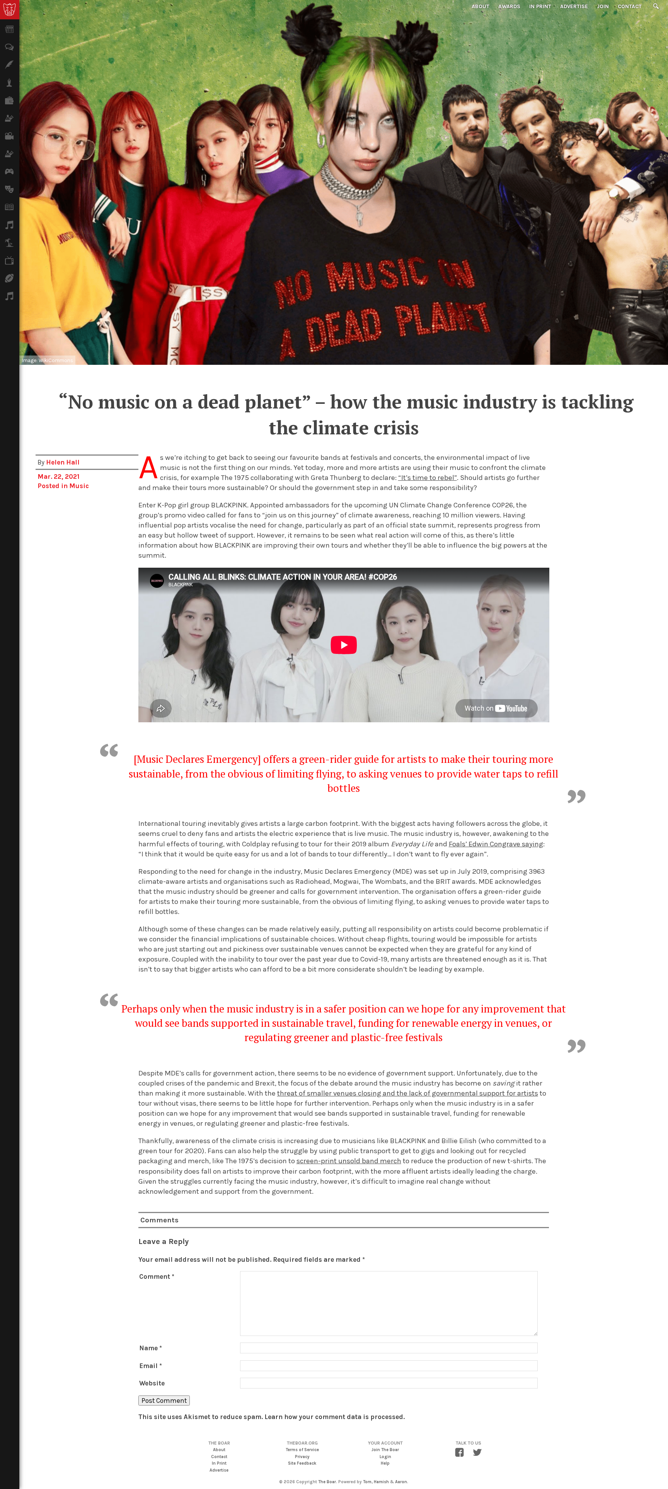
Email (150, 1366)
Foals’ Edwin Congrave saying (496, 844)
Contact (630, 6)
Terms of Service (302, 1449)
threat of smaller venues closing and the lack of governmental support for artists (407, 1093)
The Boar (327, 1481)
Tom (367, 1481)
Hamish (381, 1481)
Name (150, 1348)
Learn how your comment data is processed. (334, 1417)
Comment (156, 1276)
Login (385, 1456)
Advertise (574, 6)
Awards (509, 6)
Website (152, 1383)
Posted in (53, 486)
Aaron (401, 1481)
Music (79, 486)
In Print (540, 6)
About (480, 6)
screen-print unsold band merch (349, 1161)
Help (385, 1463)
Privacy (302, 1456)
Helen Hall (63, 462)
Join (603, 6)
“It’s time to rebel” (427, 477)
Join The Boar (385, 1449)
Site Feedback (302, 1463)
